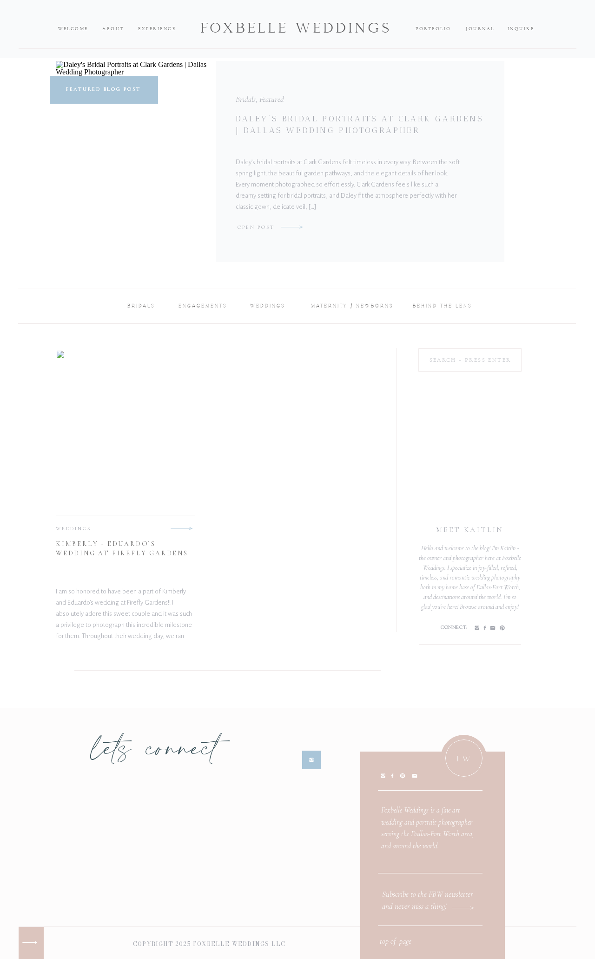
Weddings (73, 529)
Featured (271, 99)
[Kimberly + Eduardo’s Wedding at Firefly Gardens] (181, 528)
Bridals (246, 99)
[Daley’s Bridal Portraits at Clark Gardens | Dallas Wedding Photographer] (291, 227)
